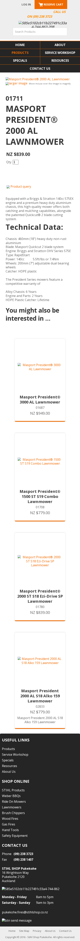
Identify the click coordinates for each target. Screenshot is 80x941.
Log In (26, 4)
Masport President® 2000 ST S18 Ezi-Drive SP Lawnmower (40, 596)
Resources (60, 60)
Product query (20, 186)
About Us (9, 771)
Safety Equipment (15, 835)
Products (20, 53)
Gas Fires (8, 824)
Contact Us (40, 68)
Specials (20, 60)
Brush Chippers (13, 813)
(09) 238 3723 (23, 854)
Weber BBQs (11, 796)
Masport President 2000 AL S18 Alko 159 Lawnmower (40, 696)
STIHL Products (13, 790)
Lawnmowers (11, 807)
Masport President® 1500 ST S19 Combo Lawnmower (40, 496)
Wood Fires (10, 818)
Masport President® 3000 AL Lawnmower (40, 399)
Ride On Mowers (14, 801)
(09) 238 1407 (23, 859)
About (60, 45)
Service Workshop (60, 53)
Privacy (37, 931)
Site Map (24, 931)
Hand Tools (10, 830)
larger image (18, 83)
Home (20, 45)
